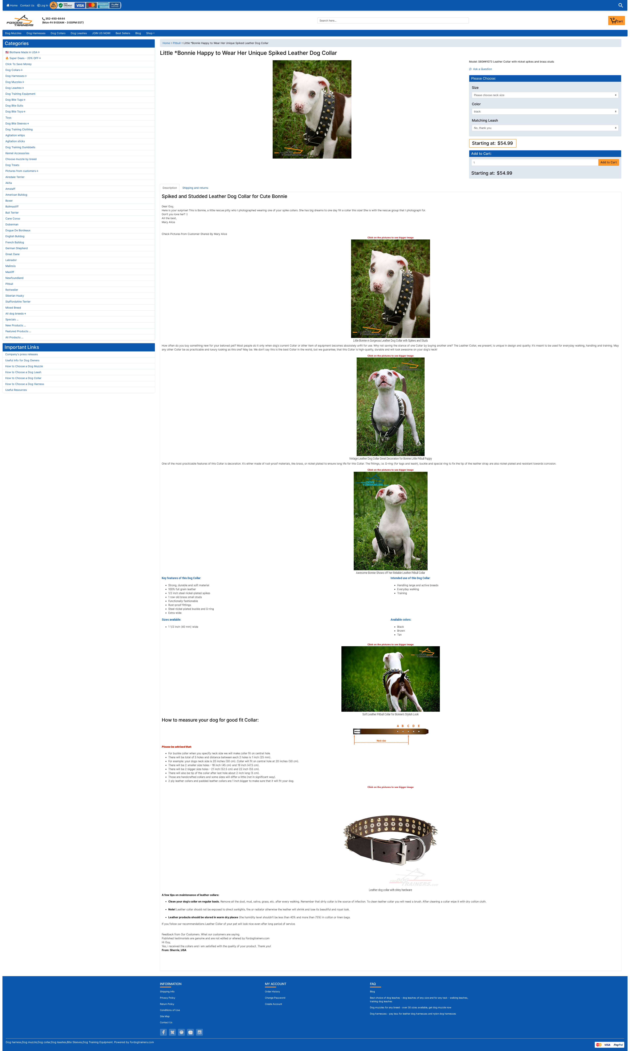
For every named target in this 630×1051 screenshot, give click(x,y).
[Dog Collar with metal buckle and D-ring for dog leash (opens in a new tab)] (390, 838)
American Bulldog (16, 194)
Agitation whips (15, 135)
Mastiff (9, 272)
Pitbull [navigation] (177, 43)
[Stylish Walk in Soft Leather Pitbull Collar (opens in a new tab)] (390, 678)
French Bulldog (14, 242)
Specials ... (12, 319)
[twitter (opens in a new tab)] (172, 1032)
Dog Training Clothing (19, 129)
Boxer (9, 200)
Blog (138, 33)
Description (170, 187)
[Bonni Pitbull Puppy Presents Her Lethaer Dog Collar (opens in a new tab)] (390, 288)
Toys (8, 117)
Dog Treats (12, 165)
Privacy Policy (167, 997)
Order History (272, 991)
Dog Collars (58, 33)
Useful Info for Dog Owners (22, 360)
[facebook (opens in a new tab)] (163, 1032)
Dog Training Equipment (20, 93)
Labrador (11, 260)
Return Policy (167, 1004)
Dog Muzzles (13, 33)
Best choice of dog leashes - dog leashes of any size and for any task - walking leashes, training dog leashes (419, 999)
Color (476, 104)
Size (475, 88)
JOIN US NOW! (101, 33)
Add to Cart (608, 162)
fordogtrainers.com (142, 1042)
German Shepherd (16, 248)
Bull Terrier (12, 212)
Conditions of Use (170, 1010)
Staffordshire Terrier (18, 301)
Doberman (11, 224)
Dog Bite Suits (14, 105)
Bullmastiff (12, 206)
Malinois (10, 266)
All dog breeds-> (15, 313)
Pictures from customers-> (21, 171)
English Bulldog (14, 236)
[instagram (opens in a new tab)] (199, 1032)
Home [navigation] (166, 43)
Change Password (275, 997)
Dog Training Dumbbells (20, 147)
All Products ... (14, 337)
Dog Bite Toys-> (15, 111)
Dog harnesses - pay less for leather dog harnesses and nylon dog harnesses (413, 1013)
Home (13, 5)
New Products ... (15, 325)
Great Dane (12, 254)
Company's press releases (21, 354)
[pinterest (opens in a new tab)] (181, 1032)
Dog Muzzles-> (14, 82)
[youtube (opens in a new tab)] (190, 1032)
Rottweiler (11, 289)
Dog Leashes (79, 33)
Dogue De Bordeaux (18, 230)
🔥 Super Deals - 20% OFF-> (23, 58)
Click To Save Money (18, 64)
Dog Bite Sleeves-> (17, 123)
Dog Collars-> (14, 70)
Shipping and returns (195, 187)
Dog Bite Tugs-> (15, 99)
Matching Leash (485, 120)
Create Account (273, 1004)
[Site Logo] (20, 20)
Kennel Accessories (17, 153)
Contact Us (27, 5)
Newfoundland (14, 278)
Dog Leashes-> (14, 87)
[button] (621, 5)
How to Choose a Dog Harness (24, 384)
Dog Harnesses (36, 33)
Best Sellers (123, 33)
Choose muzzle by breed (21, 159)
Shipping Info (167, 991)
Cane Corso (12, 218)
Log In (44, 5)
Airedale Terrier (14, 177)
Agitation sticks (15, 141)
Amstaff (10, 188)
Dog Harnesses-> (16, 75)
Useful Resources (16, 389)
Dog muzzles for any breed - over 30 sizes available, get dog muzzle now (410, 1007)
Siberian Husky (14, 295)
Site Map (165, 1016)
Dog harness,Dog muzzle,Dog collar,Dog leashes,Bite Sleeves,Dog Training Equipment (59, 1042)
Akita (8, 182)
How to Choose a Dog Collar (23, 378)
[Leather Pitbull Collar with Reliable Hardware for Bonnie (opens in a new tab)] (391, 520)
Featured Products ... (18, 331)
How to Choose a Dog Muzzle (24, 366)
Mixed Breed (13, 307)
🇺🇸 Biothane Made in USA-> (22, 52)
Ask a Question (482, 69)
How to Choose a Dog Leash (23, 372)
